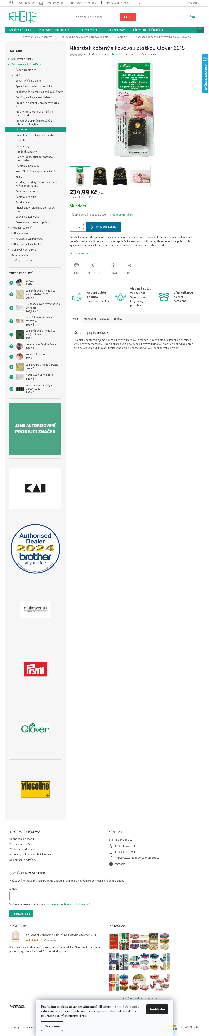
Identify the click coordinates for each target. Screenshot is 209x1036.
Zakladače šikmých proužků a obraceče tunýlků (34, 122)
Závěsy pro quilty (22, 261)
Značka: (146, 55)
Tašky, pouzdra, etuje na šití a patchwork (35, 113)
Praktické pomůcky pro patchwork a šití (38, 105)
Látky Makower (20, 233)
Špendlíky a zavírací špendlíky (34, 86)
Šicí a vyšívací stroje (23, 250)
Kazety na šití (19, 255)
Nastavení (52, 1026)
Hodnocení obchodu (84, 3)
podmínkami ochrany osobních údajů (68, 904)
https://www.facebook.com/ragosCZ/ (138, 858)
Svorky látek (23, 202)
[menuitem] (20, 30)
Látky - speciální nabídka (26, 244)
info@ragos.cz (123, 840)
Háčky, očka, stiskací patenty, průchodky (35, 159)
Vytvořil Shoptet (190, 1028)
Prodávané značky (117, 3)
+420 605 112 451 (125, 852)
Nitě (18, 76)
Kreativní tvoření (21, 228)
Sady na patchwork (27, 217)
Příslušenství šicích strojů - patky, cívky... (36, 209)
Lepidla (21, 141)
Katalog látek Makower (29, 239)
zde (83, 1015)
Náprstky (22, 130)
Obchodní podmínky (21, 849)
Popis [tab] (75, 319)
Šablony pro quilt (26, 197)
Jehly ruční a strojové (29, 81)
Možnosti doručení (121, 215)
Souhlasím (157, 1009)
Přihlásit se (21, 913)
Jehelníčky (23, 146)
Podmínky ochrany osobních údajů (30, 855)
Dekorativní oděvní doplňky (32, 222)
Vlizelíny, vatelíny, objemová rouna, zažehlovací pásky (37, 184)
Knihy (19, 177)
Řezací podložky (26, 70)
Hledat (128, 17)
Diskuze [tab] (104, 319)
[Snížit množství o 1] (84, 229)
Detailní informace (81, 253)
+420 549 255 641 (125, 846)
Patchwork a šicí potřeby (26, 64)
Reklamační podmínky (22, 860)
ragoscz (120, 864)
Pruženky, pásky (27, 152)
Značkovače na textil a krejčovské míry (39, 92)
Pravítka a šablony (27, 191)
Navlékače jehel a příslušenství (35, 135)
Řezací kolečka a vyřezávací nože (36, 172)
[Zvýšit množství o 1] (84, 224)
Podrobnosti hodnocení (119, 55)
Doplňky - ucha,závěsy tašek (33, 97)
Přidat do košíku (106, 226)
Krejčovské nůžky (22, 59)
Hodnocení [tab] (89, 319)
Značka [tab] (117, 319)
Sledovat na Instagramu (142, 998)
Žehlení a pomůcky (28, 166)
